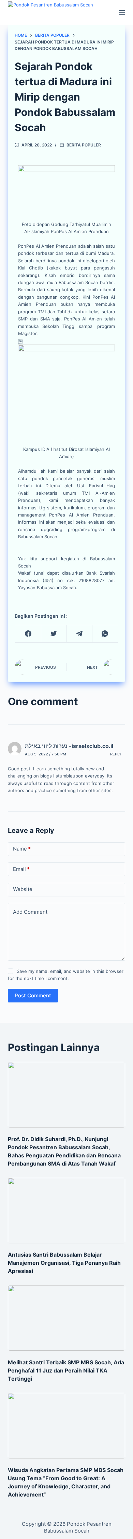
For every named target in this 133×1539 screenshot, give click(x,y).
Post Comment (33, 995)
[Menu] (122, 13)
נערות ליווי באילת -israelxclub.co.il (69, 745)
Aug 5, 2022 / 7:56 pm (45, 754)
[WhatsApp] (105, 634)
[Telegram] (79, 634)
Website (22, 889)
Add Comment (30, 912)
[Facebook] (28, 634)
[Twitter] (54, 634)
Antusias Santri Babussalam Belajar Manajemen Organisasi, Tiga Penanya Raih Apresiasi (64, 1262)
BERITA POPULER (83, 144)
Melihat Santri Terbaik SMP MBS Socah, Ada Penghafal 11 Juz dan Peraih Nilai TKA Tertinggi (66, 1370)
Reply (116, 754)
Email (21, 869)
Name (22, 848)
